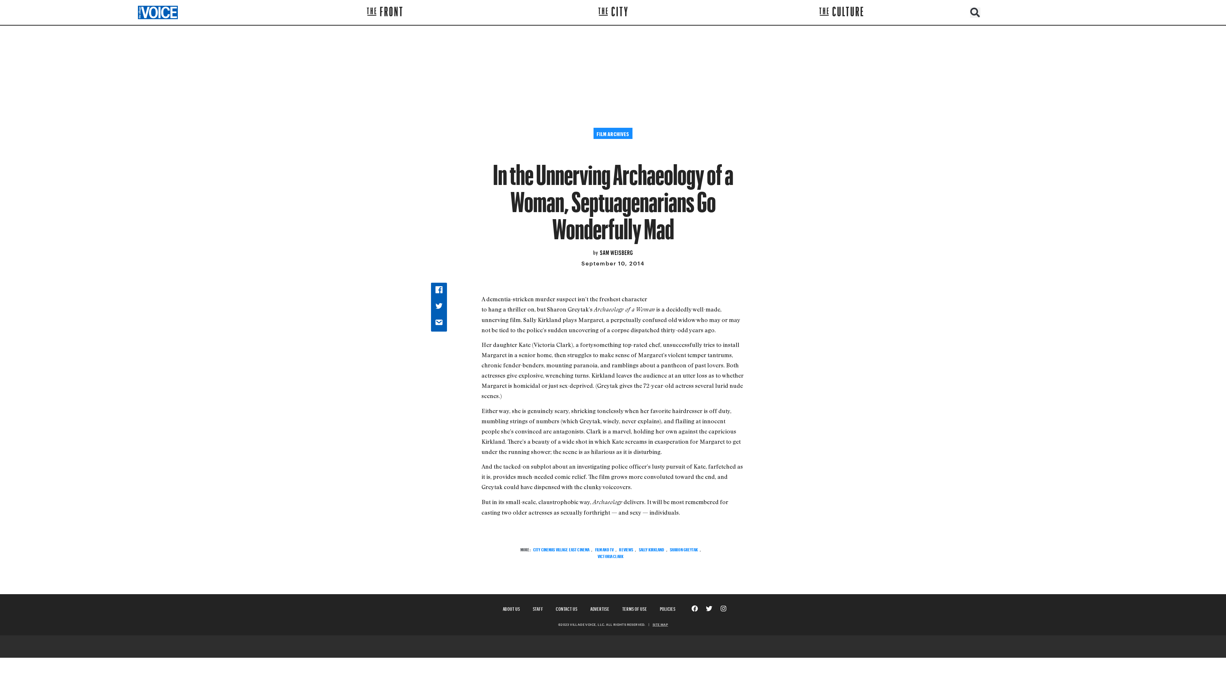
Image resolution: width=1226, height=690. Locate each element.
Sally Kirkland (651, 549)
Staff (538, 608)
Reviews (626, 549)
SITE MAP (660, 624)
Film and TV (604, 549)
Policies (668, 608)
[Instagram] (723, 608)
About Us (511, 608)
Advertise (599, 608)
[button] (975, 12)
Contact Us (567, 608)
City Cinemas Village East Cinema (561, 549)
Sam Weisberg (616, 252)
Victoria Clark (611, 555)
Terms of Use (634, 608)
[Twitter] (709, 608)
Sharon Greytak (684, 549)
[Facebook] (694, 608)
